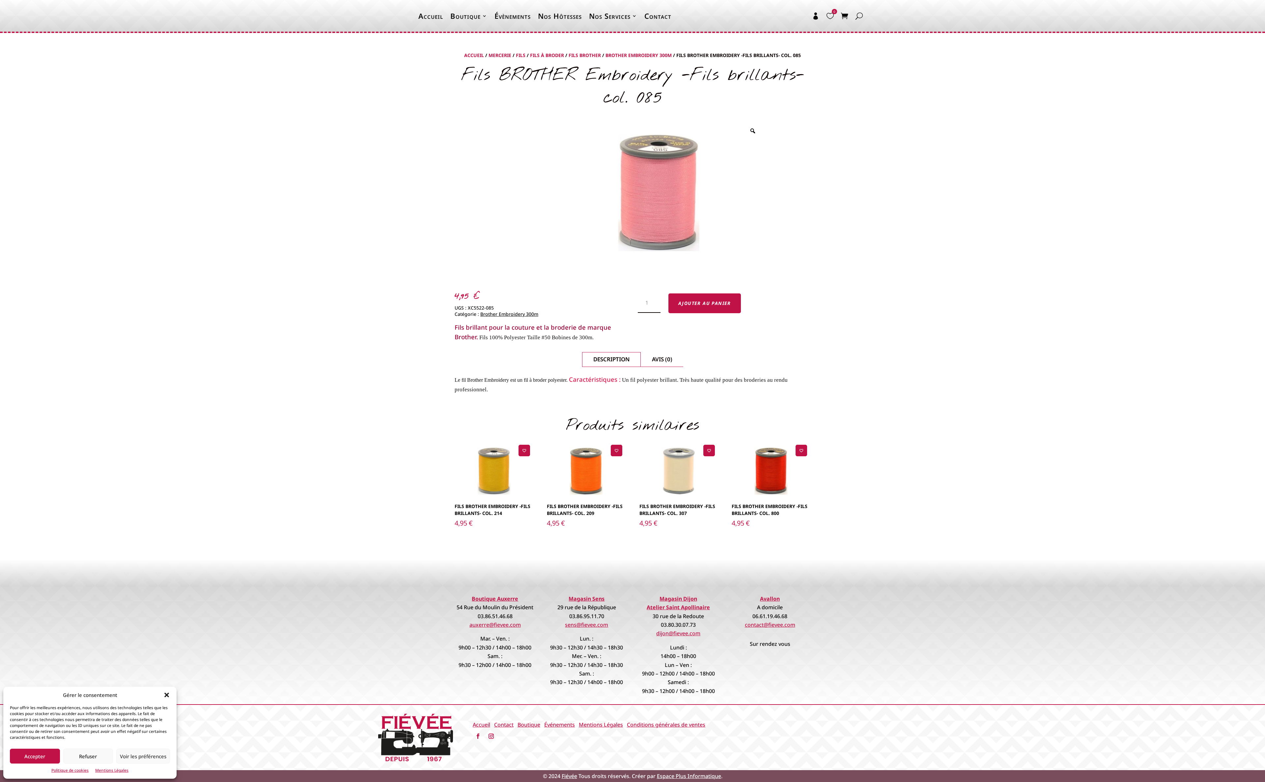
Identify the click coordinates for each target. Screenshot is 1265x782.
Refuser (88, 756)
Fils (520, 55)
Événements (559, 724)
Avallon (770, 598)
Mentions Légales (111, 770)
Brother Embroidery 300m (638, 55)
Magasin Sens (586, 598)
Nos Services (610, 16)
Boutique (465, 16)
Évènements (512, 16)
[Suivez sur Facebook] (478, 736)
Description (611, 359)
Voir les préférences (143, 756)
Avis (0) (662, 359)
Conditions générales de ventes (666, 724)
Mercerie (500, 55)
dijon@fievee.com (678, 633)
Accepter (34, 756)
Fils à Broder (547, 55)
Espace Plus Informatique (689, 776)
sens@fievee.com (586, 624)
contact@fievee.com (770, 624)
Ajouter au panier (704, 303)
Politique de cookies (70, 770)
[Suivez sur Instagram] (491, 736)
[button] (166, 695)
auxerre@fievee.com (495, 624)
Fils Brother (585, 55)
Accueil (430, 16)
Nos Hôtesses (560, 16)
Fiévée (569, 776)
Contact (657, 16)
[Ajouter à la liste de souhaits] (524, 450)
